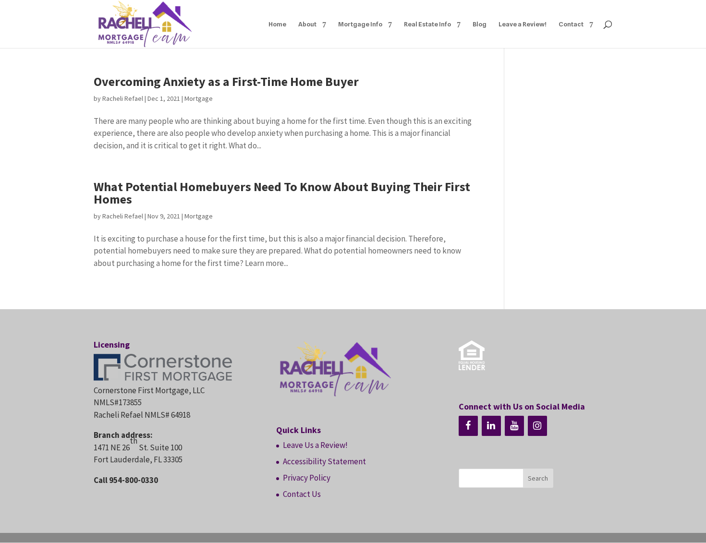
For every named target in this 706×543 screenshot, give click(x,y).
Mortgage (198, 98)
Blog (480, 24)
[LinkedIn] (491, 426)
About (307, 24)
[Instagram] (537, 426)
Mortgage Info (360, 24)
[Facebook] (468, 426)
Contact (571, 24)
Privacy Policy (306, 477)
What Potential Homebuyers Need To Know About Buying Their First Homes (282, 193)
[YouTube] (514, 426)
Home (277, 24)
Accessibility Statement (324, 461)
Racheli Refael (122, 98)
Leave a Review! (523, 24)
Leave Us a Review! (315, 445)
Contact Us (302, 494)
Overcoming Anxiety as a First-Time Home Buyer (226, 81)
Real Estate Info (427, 24)
